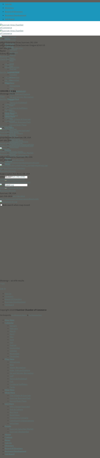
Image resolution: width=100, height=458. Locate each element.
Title (7, 107)
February (14, 328)
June (12, 340)
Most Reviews (11, 113)
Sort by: (9, 72)
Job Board (9, 19)
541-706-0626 (18, 196)
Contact (8, 437)
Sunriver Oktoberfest (19, 432)
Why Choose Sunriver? (20, 130)
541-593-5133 (17, 48)
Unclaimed (10, 121)
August (13, 69)
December (14, 80)
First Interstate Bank (9, 132)
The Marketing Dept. (35, 315)
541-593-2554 (18, 160)
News (7, 440)
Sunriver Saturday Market (21, 429)
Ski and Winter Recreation (22, 97)
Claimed (9, 118)
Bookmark (4, 56)
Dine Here (9, 390)
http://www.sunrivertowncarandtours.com (19, 199)
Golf (11, 376)
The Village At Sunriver (20, 119)
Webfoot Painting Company (12, 168)
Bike (12, 89)
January (13, 49)
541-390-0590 (18, 177)
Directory (9, 8)
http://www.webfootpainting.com (15, 182)
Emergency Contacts (19, 418)
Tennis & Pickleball (18, 102)
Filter (2, 96)
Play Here (9, 359)
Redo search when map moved (16, 205)
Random (9, 80)
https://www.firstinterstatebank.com (17, 146)
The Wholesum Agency (19, 315)
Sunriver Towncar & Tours (11, 188)
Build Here (15, 415)
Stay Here (9, 320)
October (13, 75)
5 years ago (21, 91)
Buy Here (14, 412)
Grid (6, 126)
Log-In (3, 288)
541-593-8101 (17, 140)
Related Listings (12, 67)
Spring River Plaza (18, 125)
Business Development (15, 15)
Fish (11, 381)
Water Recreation (18, 367)
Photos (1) (9, 64)
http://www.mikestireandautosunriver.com (19, 163)
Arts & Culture (16, 409)
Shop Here (10, 393)
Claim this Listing (8, 59)
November (15, 354)
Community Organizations (22, 421)
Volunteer (14, 423)
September (15, 348)
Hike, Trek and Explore (20, 94)
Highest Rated (11, 115)
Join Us (8, 4)
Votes (7, 83)
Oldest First (10, 77)
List (1, 126)
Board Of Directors (14, 12)
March (13, 55)
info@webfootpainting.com (12, 179)
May (12, 61)
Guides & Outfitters (18, 108)
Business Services (8, 40)
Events (8, 426)
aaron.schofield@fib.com (11, 143)
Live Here (9, 404)
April (12, 334)
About (8, 434)
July (11, 342)
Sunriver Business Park (20, 122)
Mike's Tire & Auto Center (11, 151)
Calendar (9, 323)
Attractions (15, 86)
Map (10, 126)
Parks (12, 387)
